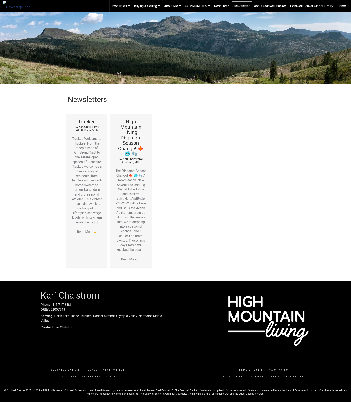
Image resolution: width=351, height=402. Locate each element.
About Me (173, 8)
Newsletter (242, 6)
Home (341, 6)
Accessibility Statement (244, 377)
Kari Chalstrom (88, 126)
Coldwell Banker (65, 370)
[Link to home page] (19, 6)
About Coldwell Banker (270, 6)
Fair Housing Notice (286, 377)
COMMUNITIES (198, 8)
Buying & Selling (147, 8)
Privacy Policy (276, 370)
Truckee (87, 122)
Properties (121, 8)
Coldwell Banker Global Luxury (311, 6)
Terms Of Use (248, 370)
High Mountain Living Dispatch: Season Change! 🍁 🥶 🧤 (131, 138)
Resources (222, 6)
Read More (87, 232)
